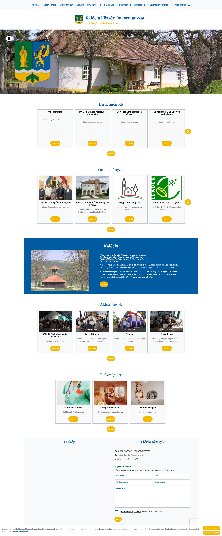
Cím (156, 475)
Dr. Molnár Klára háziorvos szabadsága (92, 113)
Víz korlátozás (55, 112)
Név (120, 475)
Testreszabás (211, 528)
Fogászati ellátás (110, 408)
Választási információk (158, 5)
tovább (111, 153)
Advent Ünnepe (92, 334)
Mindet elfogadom (211, 533)
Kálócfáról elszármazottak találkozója (55, 335)
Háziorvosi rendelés (73, 408)
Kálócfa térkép (49, 5)
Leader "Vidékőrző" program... (167, 202)
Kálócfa (35, 5)
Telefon (122, 482)
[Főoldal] (79, 20)
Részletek (55, 143)
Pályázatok (109, 5)
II (9, 38)
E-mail (159, 482)
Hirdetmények (124, 5)
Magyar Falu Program (129, 202)
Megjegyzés (121, 488)
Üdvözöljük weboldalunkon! (116, 20)
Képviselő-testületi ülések (88, 5)
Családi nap (167, 334)
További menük (179, 5)
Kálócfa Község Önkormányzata (55, 202)
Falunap (130, 334)
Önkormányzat (66, 5)
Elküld (118, 519)
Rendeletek (139, 5)
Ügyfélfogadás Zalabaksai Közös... (129, 113)
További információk (20, 532)
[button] (188, 131)
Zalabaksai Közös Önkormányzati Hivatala (92, 203)
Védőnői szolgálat (147, 408)
